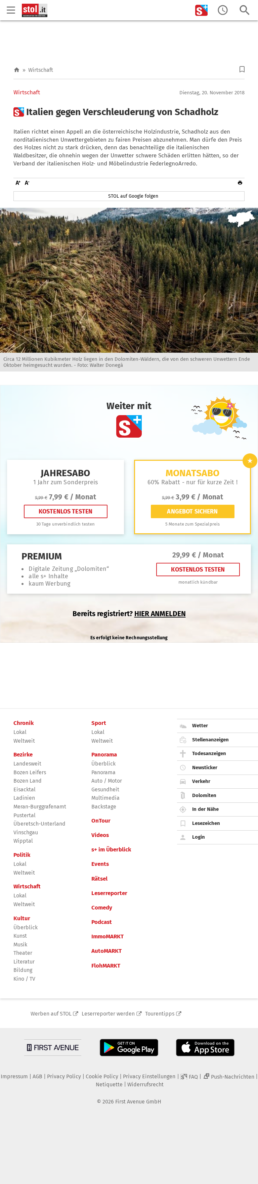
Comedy (101, 907)
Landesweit (27, 763)
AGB (37, 1076)
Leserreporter (109, 893)
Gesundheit (105, 789)
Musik (20, 944)
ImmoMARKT (107, 936)
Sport (98, 723)
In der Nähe (205, 809)
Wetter (200, 726)
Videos (100, 835)
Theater (22, 953)
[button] (242, 69)
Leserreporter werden (108, 1013)
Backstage (103, 806)
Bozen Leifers (29, 772)
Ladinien (24, 798)
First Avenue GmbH (138, 1101)
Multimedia (105, 798)
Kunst (20, 936)
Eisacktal (24, 789)
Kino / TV (24, 979)
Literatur (24, 961)
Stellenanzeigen (210, 740)
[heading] (129, 112)
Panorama (104, 754)
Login (198, 837)
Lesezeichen (206, 823)
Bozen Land (27, 781)
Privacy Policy (64, 1076)
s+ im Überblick (111, 849)
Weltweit (24, 741)
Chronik (23, 723)
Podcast (101, 922)
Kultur (21, 918)
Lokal (20, 732)
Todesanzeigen (209, 753)
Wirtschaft (40, 70)
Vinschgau (25, 832)
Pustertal (24, 815)
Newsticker (204, 767)
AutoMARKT (106, 951)
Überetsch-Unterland (39, 824)
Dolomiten (204, 795)
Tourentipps (159, 1013)
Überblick (25, 927)
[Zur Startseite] (16, 70)
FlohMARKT (105, 966)
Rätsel (99, 879)
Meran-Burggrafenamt (39, 806)
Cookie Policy (102, 1076)
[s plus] (201, 10)
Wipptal (23, 841)
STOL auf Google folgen (133, 196)
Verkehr (201, 781)
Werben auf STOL (51, 1013)
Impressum (14, 1076)
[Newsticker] (222, 10)
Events (100, 864)
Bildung (22, 970)
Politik (21, 855)
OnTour (101, 821)
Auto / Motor (106, 781)
